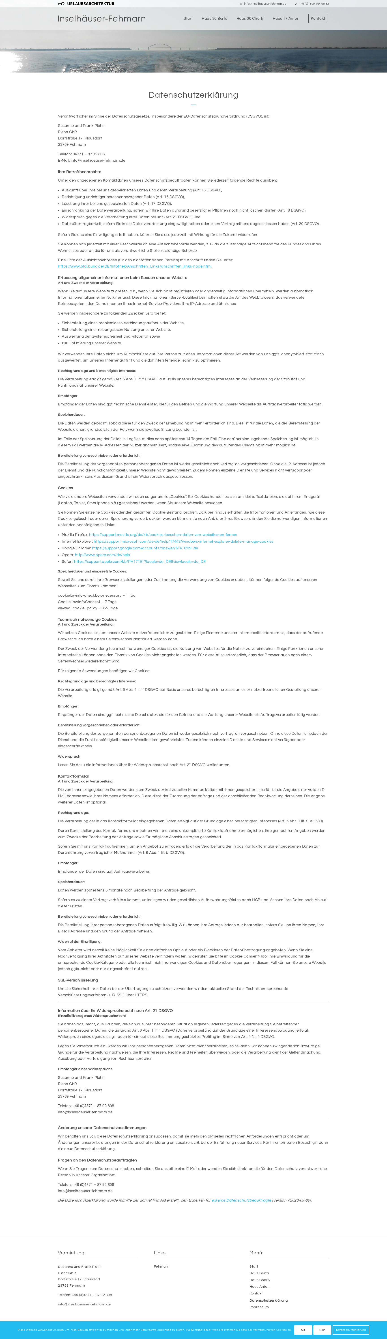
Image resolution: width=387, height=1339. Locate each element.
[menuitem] (86, 4)
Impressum (259, 1307)
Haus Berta (259, 1273)
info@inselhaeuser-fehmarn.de (265, 3)
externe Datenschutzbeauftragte (241, 1200)
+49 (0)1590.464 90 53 (314, 3)
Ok (303, 1329)
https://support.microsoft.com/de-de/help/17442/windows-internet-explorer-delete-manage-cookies (183, 542)
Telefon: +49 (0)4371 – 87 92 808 (85, 1295)
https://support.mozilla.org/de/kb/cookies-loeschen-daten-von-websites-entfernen (163, 535)
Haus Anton (259, 1286)
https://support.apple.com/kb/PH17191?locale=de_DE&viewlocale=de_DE (140, 562)
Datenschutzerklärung (268, 1300)
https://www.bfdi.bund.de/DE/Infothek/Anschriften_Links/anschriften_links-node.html (134, 266)
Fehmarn (162, 1266)
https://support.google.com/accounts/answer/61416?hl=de (145, 548)
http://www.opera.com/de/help (102, 555)
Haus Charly (260, 1280)
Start (253, 1266)
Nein (322, 1329)
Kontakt (256, 1293)
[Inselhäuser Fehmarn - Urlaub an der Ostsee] (101, 18)
